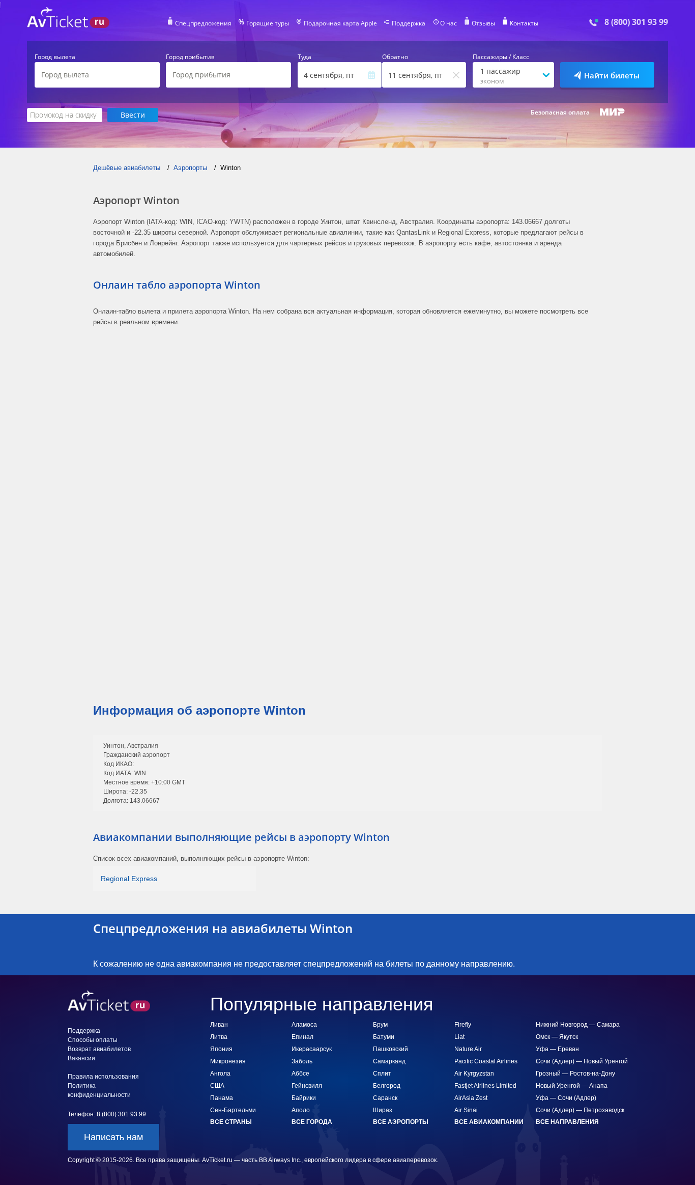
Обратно (395, 57)
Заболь (302, 1061)
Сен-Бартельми (233, 1110)
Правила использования (103, 1076)
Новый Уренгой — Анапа (571, 1085)
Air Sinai (466, 1110)
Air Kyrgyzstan (474, 1073)
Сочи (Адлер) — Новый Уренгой (582, 1061)
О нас (448, 23)
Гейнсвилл (307, 1085)
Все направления (567, 1121)
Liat (459, 1036)
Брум (380, 1024)
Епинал (302, 1036)
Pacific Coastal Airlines (485, 1061)
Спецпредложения (203, 23)
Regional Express (129, 878)
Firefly (462, 1024)
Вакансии (81, 1058)
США (217, 1085)
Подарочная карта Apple (340, 23)
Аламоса (304, 1024)
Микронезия (228, 1061)
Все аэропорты (400, 1121)
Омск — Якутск (557, 1036)
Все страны (231, 1121)
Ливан (219, 1024)
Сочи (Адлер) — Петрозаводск (580, 1110)
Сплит (382, 1073)
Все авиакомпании (489, 1121)
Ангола (220, 1073)
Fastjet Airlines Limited (485, 1085)
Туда (304, 57)
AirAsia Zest (470, 1098)
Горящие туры (267, 23)
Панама (221, 1098)
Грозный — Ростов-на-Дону (575, 1073)
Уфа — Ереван (557, 1049)
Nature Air (468, 1049)
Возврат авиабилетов (99, 1049)
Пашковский (390, 1049)
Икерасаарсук (312, 1049)
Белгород (386, 1085)
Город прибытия (190, 57)
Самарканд (389, 1061)
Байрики (304, 1098)
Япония (221, 1049)
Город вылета (55, 57)
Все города (312, 1121)
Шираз (382, 1110)
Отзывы (483, 23)
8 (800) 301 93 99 (636, 22)
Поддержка (408, 23)
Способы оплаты (93, 1039)
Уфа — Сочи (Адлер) (566, 1098)
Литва (218, 1036)
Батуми (383, 1036)
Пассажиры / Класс (501, 57)
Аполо (301, 1110)
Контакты (524, 23)
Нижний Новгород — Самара (578, 1024)
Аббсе (300, 1073)
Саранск (385, 1098)
